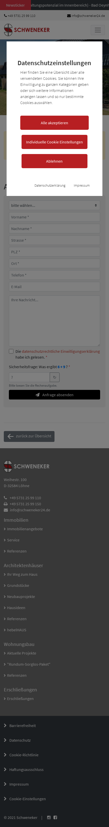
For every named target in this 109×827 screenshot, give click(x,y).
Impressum (82, 185)
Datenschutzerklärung (49, 185)
